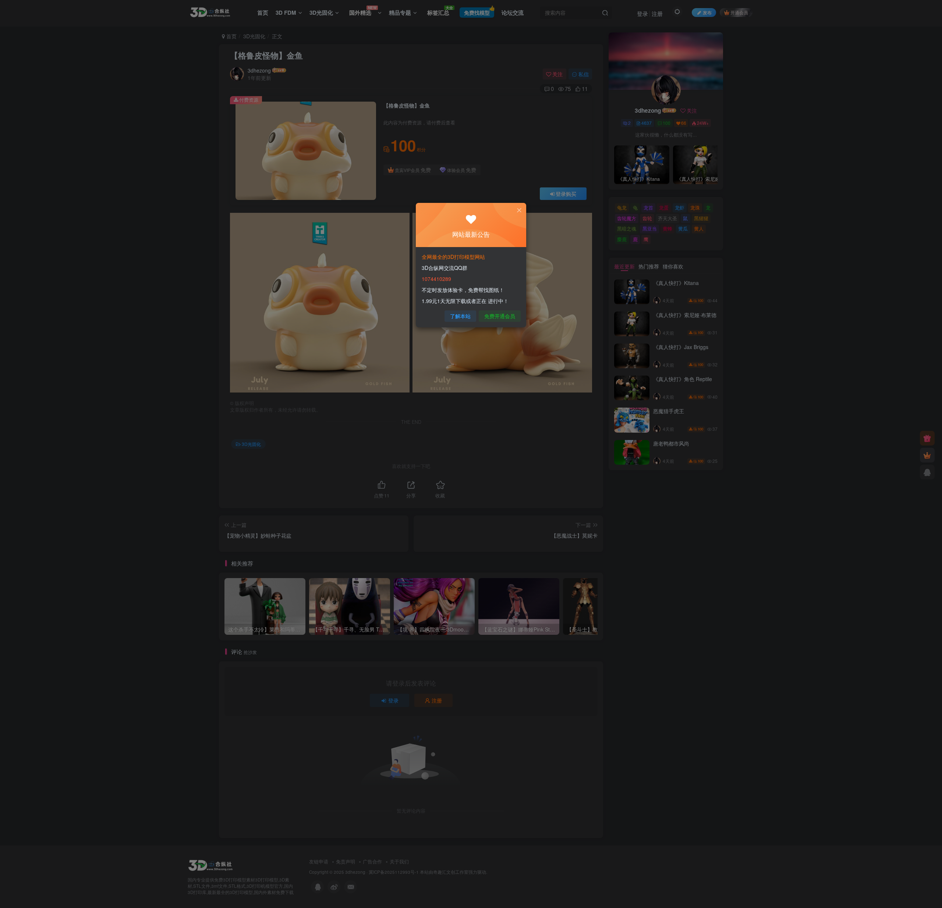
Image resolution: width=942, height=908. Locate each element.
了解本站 (460, 316)
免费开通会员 (499, 316)
